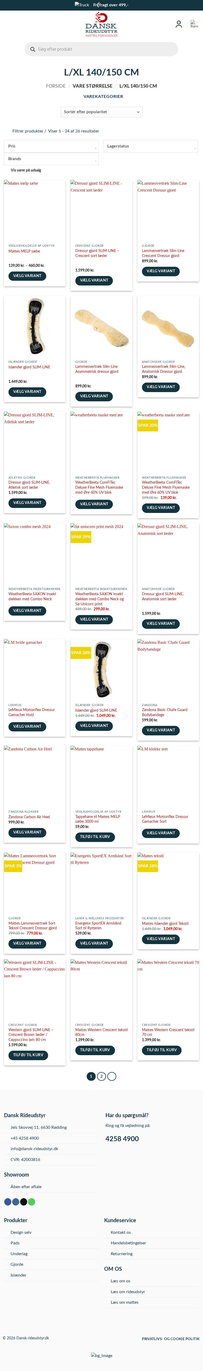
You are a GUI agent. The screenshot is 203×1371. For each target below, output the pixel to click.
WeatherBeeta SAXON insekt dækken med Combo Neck (32, 596)
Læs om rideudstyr (128, 1292)
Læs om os (120, 1281)
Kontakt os (121, 1232)
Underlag (19, 1254)
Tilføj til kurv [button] (95, 837)
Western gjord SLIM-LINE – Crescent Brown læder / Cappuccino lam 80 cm (30, 1035)
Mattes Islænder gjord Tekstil (165, 924)
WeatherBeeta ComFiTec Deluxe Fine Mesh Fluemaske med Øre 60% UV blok (99, 487)
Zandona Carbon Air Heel (29, 817)
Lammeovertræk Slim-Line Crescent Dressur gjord (163, 253)
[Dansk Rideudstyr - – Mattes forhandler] (102, 24)
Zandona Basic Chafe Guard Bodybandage (164, 712)
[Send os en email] (23, 1202)
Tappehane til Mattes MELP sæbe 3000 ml (97, 819)
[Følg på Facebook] (7, 1202)
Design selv (21, 1232)
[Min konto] (179, 24)
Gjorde (17, 1264)
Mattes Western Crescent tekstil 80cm (101, 1032)
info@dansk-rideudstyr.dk (34, 1149)
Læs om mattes (125, 1302)
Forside (56, 86)
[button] (7, 24)
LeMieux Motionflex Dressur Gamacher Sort (165, 819)
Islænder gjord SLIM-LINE (29, 367)
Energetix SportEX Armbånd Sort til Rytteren (98, 925)
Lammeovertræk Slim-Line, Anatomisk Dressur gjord (163, 369)
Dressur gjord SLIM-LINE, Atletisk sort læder (29, 484)
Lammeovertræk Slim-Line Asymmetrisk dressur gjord (96, 369)
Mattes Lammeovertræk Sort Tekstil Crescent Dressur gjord (32, 925)
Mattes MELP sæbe (24, 251)
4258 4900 (122, 1139)
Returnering (121, 1254)
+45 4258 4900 (25, 1138)
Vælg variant (27, 276)
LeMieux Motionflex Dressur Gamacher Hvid (31, 712)
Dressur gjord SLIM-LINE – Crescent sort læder (97, 253)
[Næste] (111, 1076)
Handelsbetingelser (128, 1243)
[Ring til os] (31, 1202)
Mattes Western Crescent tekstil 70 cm (168, 1032)
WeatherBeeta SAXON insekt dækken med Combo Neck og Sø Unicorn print (99, 599)
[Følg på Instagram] (15, 1202)
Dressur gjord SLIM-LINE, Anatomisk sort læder (162, 596)
